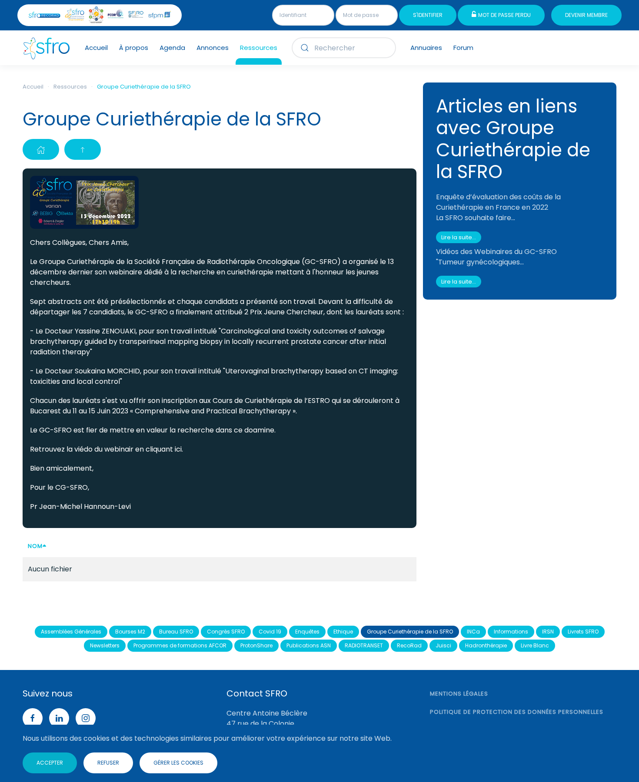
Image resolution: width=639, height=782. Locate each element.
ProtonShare (256, 645)
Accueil (96, 47)
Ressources (258, 47)
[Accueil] (41, 149)
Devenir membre (586, 15)
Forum (463, 47)
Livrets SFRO (583, 631)
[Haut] (82, 149)
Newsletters (105, 645)
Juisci (443, 645)
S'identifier (428, 15)
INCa (473, 631)
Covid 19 (270, 631)
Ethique (343, 631)
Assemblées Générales (71, 631)
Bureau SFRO (176, 631)
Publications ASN (308, 645)
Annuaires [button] (426, 47)
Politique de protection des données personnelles (516, 712)
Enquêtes (307, 631)
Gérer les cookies (178, 762)
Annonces (212, 47)
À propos (133, 47)
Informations (511, 631)
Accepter (50, 762)
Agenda (172, 47)
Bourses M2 (130, 631)
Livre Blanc (535, 645)
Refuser (108, 762)
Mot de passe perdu (504, 15)
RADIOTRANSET (364, 645)
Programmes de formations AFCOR (179, 645)
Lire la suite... (458, 237)
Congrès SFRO (226, 631)
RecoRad (409, 645)
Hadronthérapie (486, 645)
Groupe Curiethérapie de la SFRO (410, 631)
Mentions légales (459, 694)
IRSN (548, 631)
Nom (35, 546)
